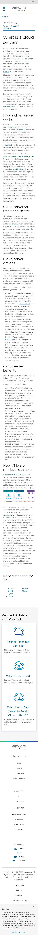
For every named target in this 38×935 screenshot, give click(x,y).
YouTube (21, 856)
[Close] (33, 906)
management (8, 515)
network (29, 229)
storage (6, 71)
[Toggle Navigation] (4, 7)
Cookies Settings (18, 932)
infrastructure (25, 304)
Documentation (19, 819)
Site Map (19, 895)
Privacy (19, 890)
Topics (19, 796)
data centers (8, 107)
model (31, 156)
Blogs (19, 763)
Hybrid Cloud (10, 595)
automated (7, 145)
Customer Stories (19, 778)
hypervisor (21, 130)
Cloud (26, 61)
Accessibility (19, 885)
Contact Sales (21, 860)
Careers (19, 768)
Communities (19, 773)
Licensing (19, 829)
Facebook (20, 845)
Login (32, 2)
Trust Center (19, 801)
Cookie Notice (18, 928)
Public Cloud (10, 590)
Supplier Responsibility (19, 900)
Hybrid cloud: (10, 340)
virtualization (15, 127)
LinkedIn (21, 849)
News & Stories (19, 791)
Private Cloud (25, 590)
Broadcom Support (19, 814)
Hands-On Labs (19, 824)
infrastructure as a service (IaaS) (15, 156)
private (14, 224)
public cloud (19, 169)
